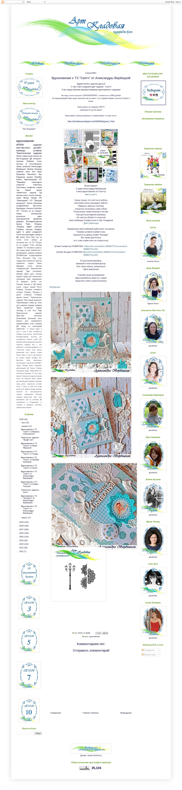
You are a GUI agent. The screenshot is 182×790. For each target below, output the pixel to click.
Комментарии (149, 655)
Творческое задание (29, 376)
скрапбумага (20, 402)
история (39, 384)
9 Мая (29, 331)
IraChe (33, 282)
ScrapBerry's (37, 331)
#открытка (55, 287)
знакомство (31, 384)
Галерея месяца (24, 229)
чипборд (19, 310)
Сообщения (148, 650)
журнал (19, 276)
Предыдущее (126, 713)
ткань (34, 350)
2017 (21, 529)
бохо (40, 318)
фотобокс (38, 405)
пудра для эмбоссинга (32, 276)
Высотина (19, 360)
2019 (21, 522)
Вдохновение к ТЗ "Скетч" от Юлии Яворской (29, 445)
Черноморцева (22, 303)
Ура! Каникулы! (29, 261)
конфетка (31, 187)
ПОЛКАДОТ (38, 363)
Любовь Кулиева (34, 169)
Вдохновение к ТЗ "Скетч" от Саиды (29, 452)
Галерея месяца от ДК (26, 284)
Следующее (55, 713)
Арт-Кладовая (22, 159)
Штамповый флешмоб (26, 318)
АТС (40, 358)
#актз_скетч (91, 194)
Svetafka (38, 177)
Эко (17, 250)
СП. (40, 371)
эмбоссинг (20, 329)
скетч (27, 172)
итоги (20, 144)
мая (24, 422)
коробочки (20, 263)
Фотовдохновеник (22, 337)
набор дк (33, 303)
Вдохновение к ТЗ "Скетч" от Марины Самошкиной (30, 431)
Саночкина (20, 373)
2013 (21, 544)
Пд (40, 192)
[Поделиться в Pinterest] (107, 633)
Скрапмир (27, 373)
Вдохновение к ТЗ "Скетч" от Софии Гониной (29, 484)
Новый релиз (33, 190)
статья (31, 195)
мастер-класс (23, 147)
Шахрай (39, 376)
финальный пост (22, 352)
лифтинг (27, 389)
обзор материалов (29, 213)
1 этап (28, 355)
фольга (33, 352)
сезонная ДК (37, 399)
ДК (31, 159)
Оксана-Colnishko (34, 208)
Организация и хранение (24, 363)
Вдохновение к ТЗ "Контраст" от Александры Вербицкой (29, 499)
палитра (38, 227)
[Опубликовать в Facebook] (104, 633)
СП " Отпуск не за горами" (29, 211)
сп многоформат (33, 164)
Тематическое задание (29, 153)
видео (31, 234)
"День (23, 355)
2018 (21, 526)
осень (22, 237)
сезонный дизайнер (31, 347)
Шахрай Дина (22, 274)
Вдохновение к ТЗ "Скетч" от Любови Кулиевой (30, 459)
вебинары (38, 381)
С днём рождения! (32, 232)
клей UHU (33, 386)
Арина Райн (23, 224)
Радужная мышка (24, 177)
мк (41, 156)
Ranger (28, 358)
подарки (31, 305)
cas (40, 282)
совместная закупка (26, 192)
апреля (25, 426)
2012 (21, 548)
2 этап (33, 355)
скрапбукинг (37, 279)
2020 (21, 419)
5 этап (23, 331)
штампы (37, 150)
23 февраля (22, 282)
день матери (36, 274)
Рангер (32, 368)
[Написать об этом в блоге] (99, 633)
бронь (34, 378)
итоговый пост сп (23, 242)
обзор (23, 326)
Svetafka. (35, 358)
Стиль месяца (22, 234)
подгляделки (29, 394)
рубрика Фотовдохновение (29, 221)
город (18, 384)
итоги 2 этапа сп (22, 386)
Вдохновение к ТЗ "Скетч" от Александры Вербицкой (29, 474)
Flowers (22, 358)
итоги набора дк (33, 240)
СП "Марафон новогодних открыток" (29, 182)
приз (35, 397)
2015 (21, 537)
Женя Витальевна (34, 360)
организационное (36, 391)
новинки (19, 172)
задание (37, 145)
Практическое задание (29, 313)
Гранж (39, 263)
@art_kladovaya (91, 223)
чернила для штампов (23, 407)
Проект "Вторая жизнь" (24, 365)
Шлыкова (38, 316)
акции (22, 250)
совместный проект (30, 156)
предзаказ (31, 342)
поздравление (22, 206)
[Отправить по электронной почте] (96, 633)
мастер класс (22, 195)
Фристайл (20, 316)
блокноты (28, 378)
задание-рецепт (22, 324)
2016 (21, 533)
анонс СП (20, 378)
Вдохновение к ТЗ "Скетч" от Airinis (29, 466)
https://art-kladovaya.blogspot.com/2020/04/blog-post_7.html (91, 121)
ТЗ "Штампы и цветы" (33, 248)
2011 (21, 551)
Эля (33, 172)
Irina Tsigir (37, 310)
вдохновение (94, 637)
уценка (39, 350)
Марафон (20, 266)
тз (39, 347)
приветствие (28, 397)
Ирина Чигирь (30, 198)
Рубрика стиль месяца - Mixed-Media (29, 334)
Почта (39, 287)
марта (24, 517)
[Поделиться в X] (101, 633)
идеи (39, 216)
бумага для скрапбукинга (29, 321)
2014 (21, 540)
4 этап (28, 310)
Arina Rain (30, 237)
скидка (39, 308)
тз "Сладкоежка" (33, 402)
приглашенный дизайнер (29, 219)
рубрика (31, 253)
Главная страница (90, 713)
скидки (30, 263)
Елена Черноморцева (26, 179)
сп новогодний (35, 326)
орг (26, 391)
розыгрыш (20, 216)
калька (25, 342)
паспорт (19, 394)
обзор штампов (23, 166)
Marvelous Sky (34, 174)
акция (27, 250)
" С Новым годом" (33, 329)
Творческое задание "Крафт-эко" (30, 438)
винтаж (39, 261)
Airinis (18, 156)
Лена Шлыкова (23, 258)
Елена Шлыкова (34, 203)
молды (33, 389)
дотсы (23, 384)
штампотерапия (35, 255)
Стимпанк (28, 295)
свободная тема (23, 279)
